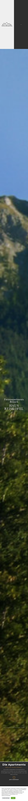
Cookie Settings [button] (6, 798)
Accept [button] (13, 798)
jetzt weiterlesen (14, 779)
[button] (21, 24)
